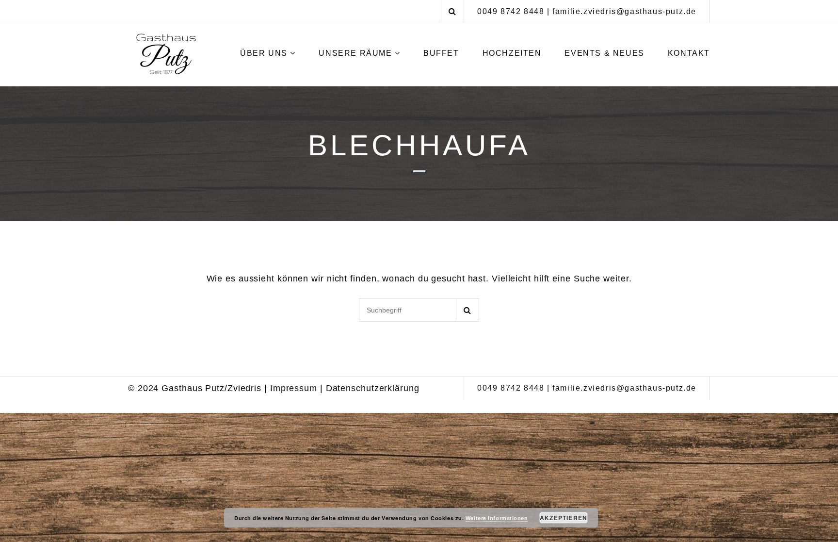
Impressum (293, 388)
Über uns (264, 53)
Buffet (441, 53)
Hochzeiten (512, 53)
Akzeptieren (563, 517)
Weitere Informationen (497, 518)
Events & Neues (604, 53)
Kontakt (689, 53)
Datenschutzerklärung (372, 388)
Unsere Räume (355, 53)
